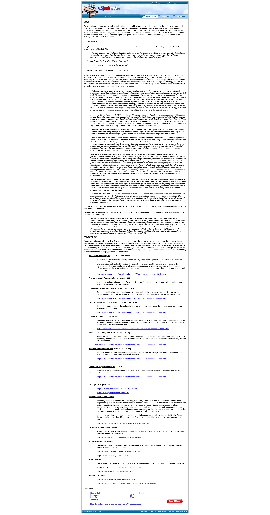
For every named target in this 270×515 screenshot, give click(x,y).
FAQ (132, 497)
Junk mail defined (137, 493)
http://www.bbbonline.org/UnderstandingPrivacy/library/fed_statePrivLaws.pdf (128, 483)
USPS (132, 495)
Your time (94, 499)
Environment (95, 495)
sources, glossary (135, 504)
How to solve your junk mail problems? (109, 504)
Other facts (94, 497)
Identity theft (95, 493)
